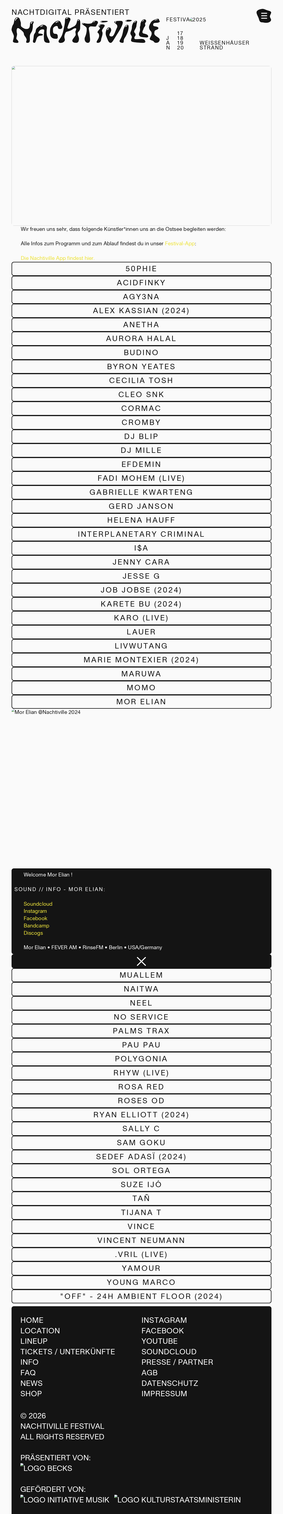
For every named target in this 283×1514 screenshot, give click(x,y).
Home (32, 1320)
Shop (31, 1394)
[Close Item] (141, 961)
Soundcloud (38, 904)
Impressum (165, 1394)
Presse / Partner (177, 1362)
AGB (150, 1373)
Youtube (160, 1341)
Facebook (35, 918)
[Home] (86, 33)
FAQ (28, 1373)
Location (40, 1331)
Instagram (35, 911)
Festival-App (180, 243)
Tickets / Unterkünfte (67, 1352)
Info (29, 1362)
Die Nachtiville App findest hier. (58, 258)
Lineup (34, 1341)
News (31, 1383)
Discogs (33, 933)
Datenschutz (170, 1383)
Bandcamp (36, 925)
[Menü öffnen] (263, 16)
